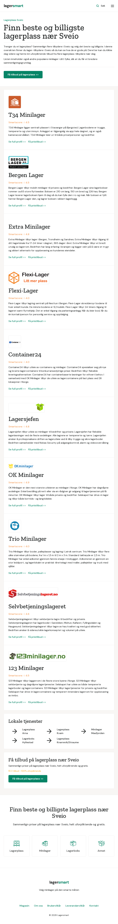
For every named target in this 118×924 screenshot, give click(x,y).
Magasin (24, 905)
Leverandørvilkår (75, 905)
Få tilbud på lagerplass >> (23, 74)
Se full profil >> (17, 141)
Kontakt (94, 905)
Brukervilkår (54, 905)
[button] (112, 6)
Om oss (38, 905)
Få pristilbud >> (37, 141)
